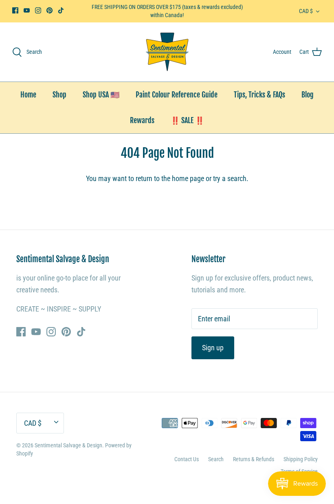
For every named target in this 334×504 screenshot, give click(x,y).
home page (188, 178)
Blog (307, 94)
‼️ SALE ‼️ (187, 120)
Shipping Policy (300, 459)
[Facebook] (15, 10)
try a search (229, 178)
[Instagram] (38, 10)
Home (28, 94)
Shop (59, 94)
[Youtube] (27, 10)
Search (216, 459)
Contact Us (186, 459)
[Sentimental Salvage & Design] (167, 52)
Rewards (142, 120)
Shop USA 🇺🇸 (101, 94)
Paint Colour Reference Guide (177, 94)
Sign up (213, 347)
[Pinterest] (49, 10)
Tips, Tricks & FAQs (259, 94)
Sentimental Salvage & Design (68, 445)
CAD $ (306, 11)
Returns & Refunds (253, 459)
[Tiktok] (61, 10)
